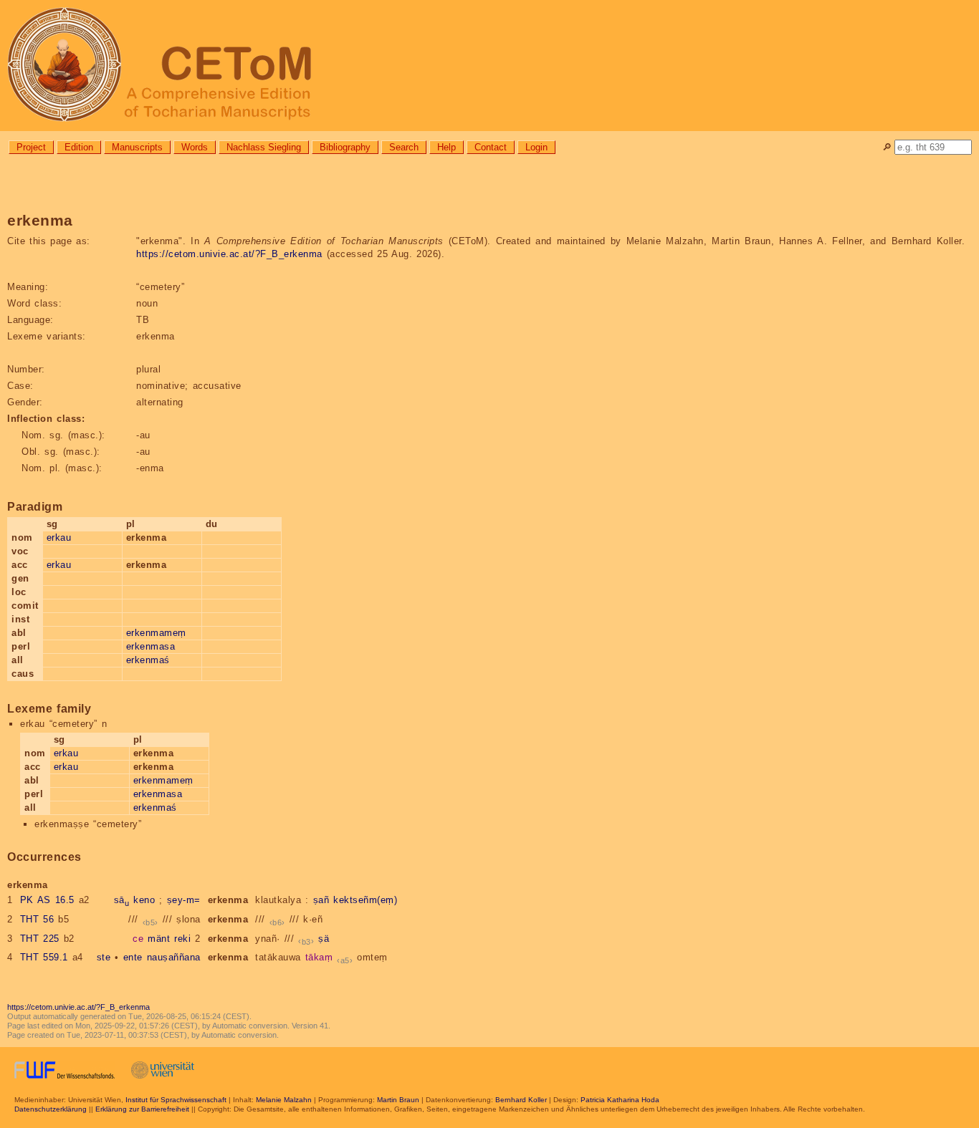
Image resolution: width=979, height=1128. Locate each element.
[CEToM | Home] (489, 65)
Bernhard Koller (521, 1100)
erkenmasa (151, 646)
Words (194, 147)
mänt (159, 938)
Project (31, 147)
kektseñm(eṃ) (365, 900)
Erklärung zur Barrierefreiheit (142, 1109)
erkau (59, 537)
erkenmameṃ (156, 632)
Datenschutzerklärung (50, 1109)
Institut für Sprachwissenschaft (175, 1100)
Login (536, 147)
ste (104, 957)
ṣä (323, 938)
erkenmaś (148, 660)
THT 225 (39, 938)
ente (133, 957)
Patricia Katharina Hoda (620, 1100)
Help (446, 147)
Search (404, 147)
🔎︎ (887, 147)
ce (138, 938)
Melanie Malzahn (284, 1100)
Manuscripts (137, 147)
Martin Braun (398, 1100)
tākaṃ (319, 957)
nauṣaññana (174, 957)
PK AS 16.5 (47, 900)
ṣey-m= (184, 900)
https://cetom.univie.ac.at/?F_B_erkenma (229, 254)
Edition (79, 147)
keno (144, 900)
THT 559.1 (44, 957)
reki (182, 938)
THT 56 (37, 919)
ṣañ (321, 900)
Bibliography (345, 147)
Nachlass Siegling (263, 147)
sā (122, 900)
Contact (490, 147)
